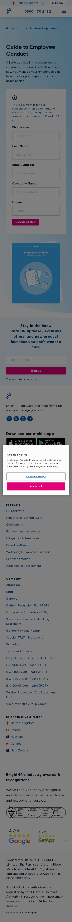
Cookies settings (36, 476)
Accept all (36, 486)
